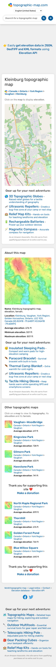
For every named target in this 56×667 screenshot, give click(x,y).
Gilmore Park (22, 451)
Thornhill (19, 518)
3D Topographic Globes (26, 196)
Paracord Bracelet (22, 358)
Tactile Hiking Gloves (24, 381)
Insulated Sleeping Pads (27, 348)
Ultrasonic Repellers (24, 206)
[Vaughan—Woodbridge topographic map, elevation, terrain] (8, 426)
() (27, 319)
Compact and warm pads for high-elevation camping (27, 352)
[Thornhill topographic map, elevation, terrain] (8, 522)
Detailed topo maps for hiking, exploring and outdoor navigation (29, 618)
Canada (17, 425)
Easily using (30, 49)
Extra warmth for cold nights (29, 367)
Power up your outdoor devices (25, 224)
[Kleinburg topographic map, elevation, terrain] (28, 280)
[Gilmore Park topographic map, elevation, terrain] (8, 456)
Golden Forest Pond (26, 533)
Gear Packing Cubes (22, 640)
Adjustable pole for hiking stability (25, 635)
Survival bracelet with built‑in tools (27, 360)
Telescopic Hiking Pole (23, 632)
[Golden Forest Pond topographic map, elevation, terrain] (8, 537)
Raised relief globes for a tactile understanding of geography (25, 200)
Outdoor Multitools (21, 625)
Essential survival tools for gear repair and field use (29, 626)
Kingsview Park (23, 437)
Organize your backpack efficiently (28, 642)
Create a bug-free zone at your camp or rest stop (30, 208)
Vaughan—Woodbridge (28, 422)
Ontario (26, 425)
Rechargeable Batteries (26, 221)
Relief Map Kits (20, 214)
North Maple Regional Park (31, 503)
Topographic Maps (20, 615)
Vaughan (18, 428)
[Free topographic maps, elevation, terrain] (6, 91)
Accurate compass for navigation (29, 231)
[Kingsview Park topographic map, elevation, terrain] (8, 441)
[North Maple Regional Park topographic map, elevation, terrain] (8, 507)
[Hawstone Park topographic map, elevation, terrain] (8, 471)
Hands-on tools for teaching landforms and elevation (29, 216)
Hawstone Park (23, 466)
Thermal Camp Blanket (25, 366)
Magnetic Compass (23, 229)
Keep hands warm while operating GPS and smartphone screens (28, 384)
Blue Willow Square (26, 548)
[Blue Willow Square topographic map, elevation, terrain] (8, 552)
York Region (37, 425)
